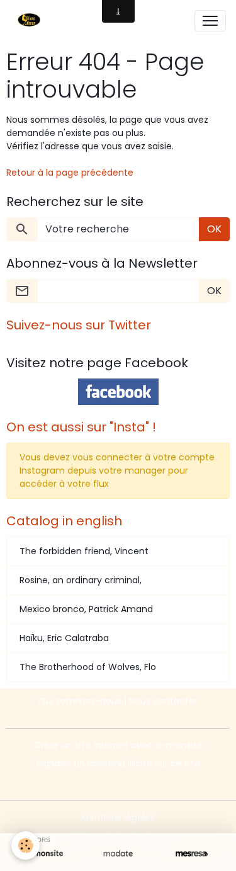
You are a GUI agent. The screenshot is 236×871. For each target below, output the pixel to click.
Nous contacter (163, 701)
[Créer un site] (44, 853)
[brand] (31, 20)
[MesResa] (191, 853)
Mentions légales (118, 817)
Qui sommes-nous (79, 701)
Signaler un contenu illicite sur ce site (118, 763)
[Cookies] (25, 845)
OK (214, 229)
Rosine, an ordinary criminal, (81, 580)
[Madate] (118, 853)
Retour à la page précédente (69, 172)
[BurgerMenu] (210, 20)
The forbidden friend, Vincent (84, 551)
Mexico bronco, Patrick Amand (86, 609)
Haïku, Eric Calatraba (64, 638)
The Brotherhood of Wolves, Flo (88, 667)
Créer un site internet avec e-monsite (118, 745)
